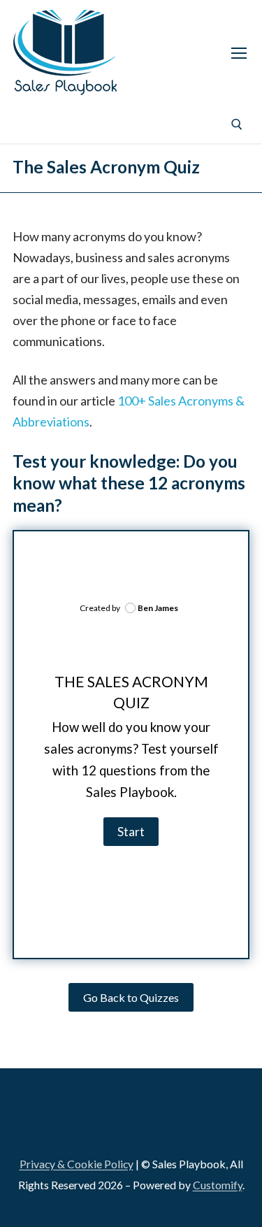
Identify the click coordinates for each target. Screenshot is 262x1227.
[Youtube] (168, 124)
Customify (217, 1184)
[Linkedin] (29, 124)
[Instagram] (99, 124)
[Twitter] (133, 124)
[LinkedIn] (31, 1116)
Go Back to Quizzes (131, 997)
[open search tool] (236, 124)
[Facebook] (64, 124)
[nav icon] (239, 52)
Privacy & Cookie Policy (76, 1163)
